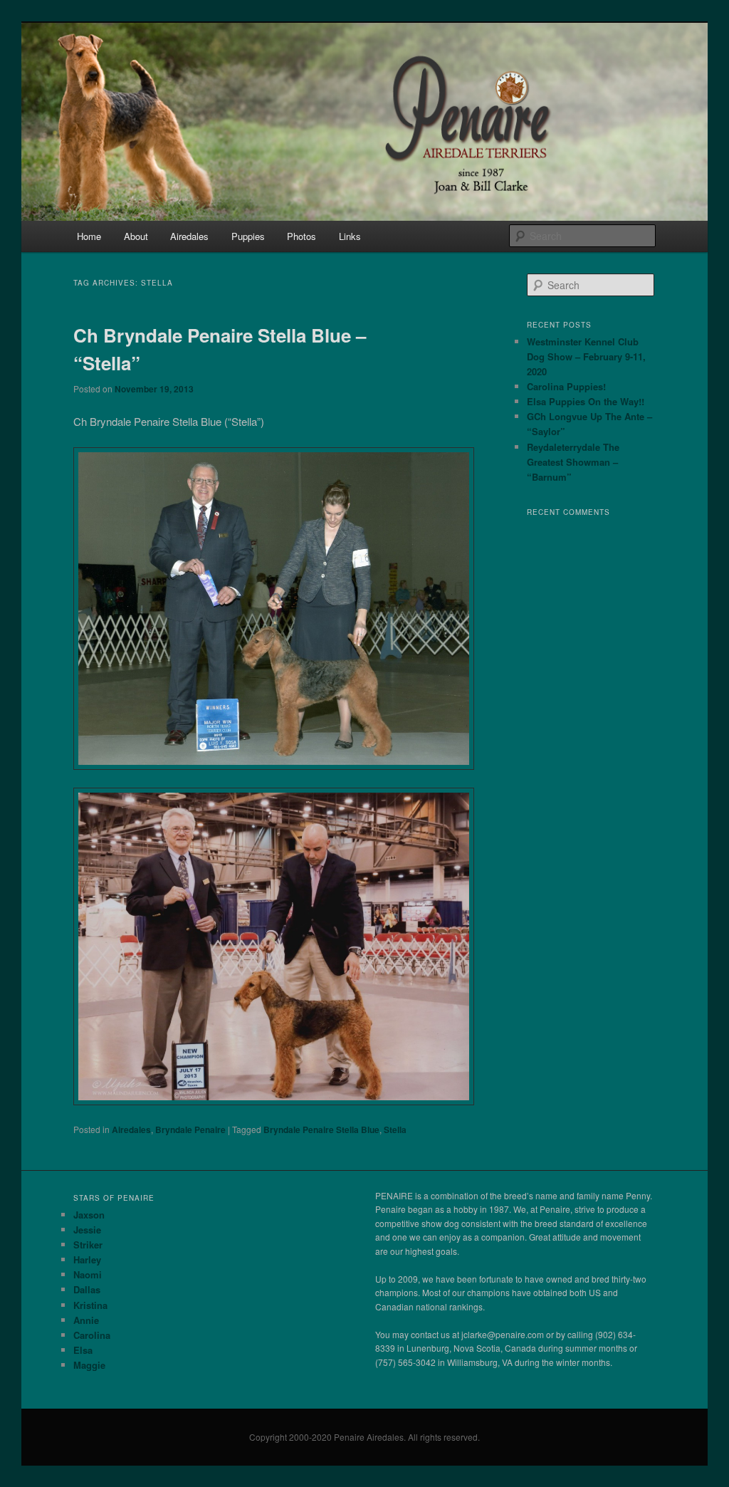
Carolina (91, 1335)
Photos (301, 236)
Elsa (83, 1350)
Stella (395, 1129)
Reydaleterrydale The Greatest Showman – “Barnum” (573, 462)
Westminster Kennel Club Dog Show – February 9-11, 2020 (586, 356)
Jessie (87, 1229)
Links (350, 236)
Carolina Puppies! (566, 386)
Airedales (189, 236)
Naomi (87, 1274)
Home (89, 236)
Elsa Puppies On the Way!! (585, 401)
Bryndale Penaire (190, 1129)
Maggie (89, 1365)
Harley (87, 1259)
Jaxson (89, 1214)
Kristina (90, 1305)
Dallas (86, 1289)
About (136, 236)
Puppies (248, 236)
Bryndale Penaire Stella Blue (321, 1129)
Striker (88, 1244)
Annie (86, 1320)
